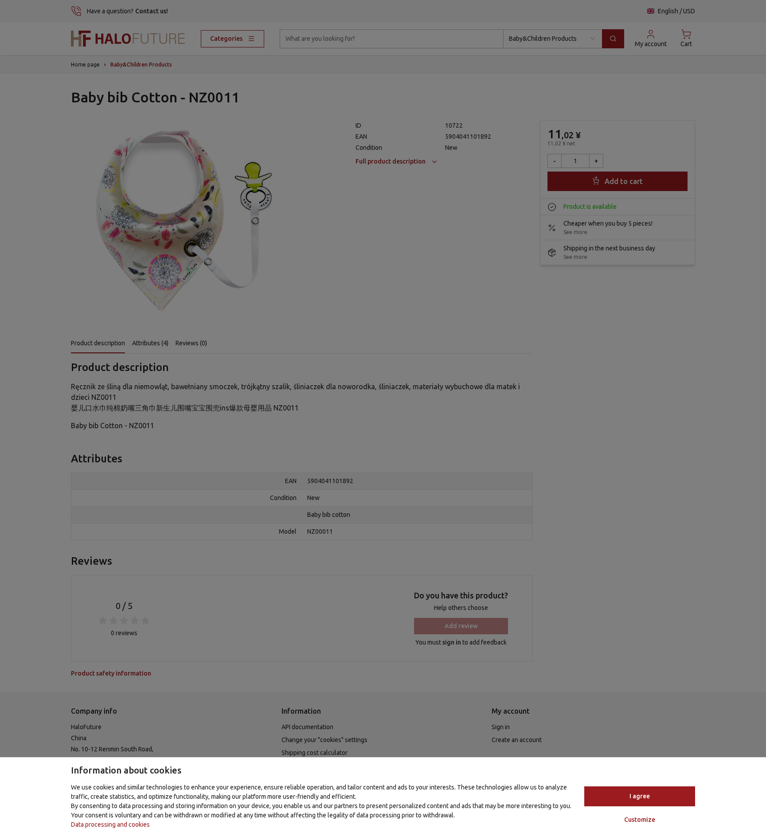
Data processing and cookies (110, 824)
